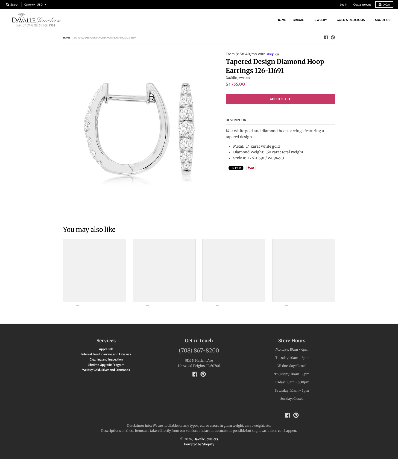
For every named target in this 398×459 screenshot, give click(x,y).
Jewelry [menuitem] (320, 20)
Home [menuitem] (281, 20)
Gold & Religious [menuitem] (351, 20)
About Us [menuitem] (382, 20)
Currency (29, 4)
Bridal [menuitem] (298, 20)
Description (236, 120)
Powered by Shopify (199, 444)
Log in (343, 4)
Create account (362, 4)
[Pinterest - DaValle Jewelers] (333, 37)
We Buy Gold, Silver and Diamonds (106, 370)
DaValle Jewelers (238, 78)
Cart (386, 4)
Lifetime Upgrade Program (106, 365)
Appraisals (106, 349)
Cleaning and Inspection (106, 359)
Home (66, 37)
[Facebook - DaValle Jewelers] (326, 37)
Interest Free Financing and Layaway (106, 354)
